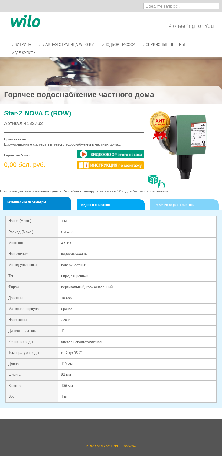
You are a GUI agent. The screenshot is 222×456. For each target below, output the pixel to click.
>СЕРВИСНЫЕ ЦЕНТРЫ (164, 45)
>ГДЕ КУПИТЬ (24, 53)
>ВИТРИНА (21, 45)
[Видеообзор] (110, 154)
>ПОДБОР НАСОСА (118, 45)
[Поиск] (215, 6)
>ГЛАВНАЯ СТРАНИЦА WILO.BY (66, 45)
